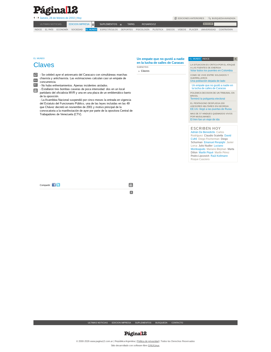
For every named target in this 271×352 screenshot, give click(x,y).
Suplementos (143, 323)
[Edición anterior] (34, 18)
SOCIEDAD (77, 29)
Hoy (79, 18)
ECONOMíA (62, 29)
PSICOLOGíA (142, 29)
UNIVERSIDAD (208, 29)
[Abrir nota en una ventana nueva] (35, 76)
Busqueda (161, 323)
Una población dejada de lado (207, 80)
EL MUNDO (91, 29)
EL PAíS (49, 29)
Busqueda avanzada (223, 18)
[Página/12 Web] (55, 14)
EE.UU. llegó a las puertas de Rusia (211, 109)
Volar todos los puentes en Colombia (211, 70)
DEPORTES (127, 29)
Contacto (177, 323)
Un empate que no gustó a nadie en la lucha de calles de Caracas (160, 60)
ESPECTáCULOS (109, 29)
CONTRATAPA (226, 29)
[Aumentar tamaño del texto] (35, 81)
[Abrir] (93, 24)
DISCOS (170, 29)
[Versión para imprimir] (35, 91)
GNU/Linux (153, 345)
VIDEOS (182, 29)
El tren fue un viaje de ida (205, 119)
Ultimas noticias (98, 323)
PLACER (193, 29)
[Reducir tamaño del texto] (35, 85)
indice (206, 59)
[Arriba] (131, 193)
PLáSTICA (158, 29)
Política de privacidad (148, 341)
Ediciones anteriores (190, 18)
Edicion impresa (121, 323)
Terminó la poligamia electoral (207, 98)
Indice (38, 29)
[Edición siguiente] (38, 18)
